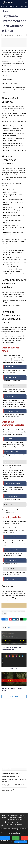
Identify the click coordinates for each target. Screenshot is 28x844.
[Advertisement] (14, 719)
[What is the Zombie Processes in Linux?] (14, 679)
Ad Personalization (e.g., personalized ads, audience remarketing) (15, 832)
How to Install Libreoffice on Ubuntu (13, 669)
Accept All (15, 838)
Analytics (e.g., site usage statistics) (14, 822)
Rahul (4, 35)
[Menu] (26, 2)
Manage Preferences (21, 842)
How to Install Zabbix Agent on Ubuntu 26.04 (13, 773)
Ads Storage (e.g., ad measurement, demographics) (14, 825)
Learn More (14, 841)
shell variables (21, 611)
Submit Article (13, 6)
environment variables (7, 611)
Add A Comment (14, 696)
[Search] (23, 2)
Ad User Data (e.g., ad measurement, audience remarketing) (15, 829)
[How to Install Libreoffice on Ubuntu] (14, 660)
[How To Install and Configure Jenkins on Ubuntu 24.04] (14, 638)
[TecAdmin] (7, 2)
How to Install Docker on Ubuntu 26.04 (11, 776)
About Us (4, 6)
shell (15, 611)
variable (4, 613)
